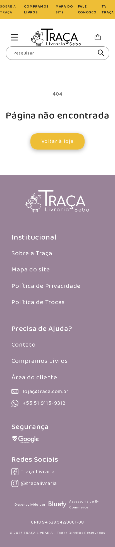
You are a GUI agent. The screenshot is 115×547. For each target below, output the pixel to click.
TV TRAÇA (108, 9)
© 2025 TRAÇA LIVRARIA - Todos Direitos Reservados (57, 533)
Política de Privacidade (46, 286)
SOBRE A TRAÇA (8, 9)
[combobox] (57, 53)
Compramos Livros (39, 361)
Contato (23, 345)
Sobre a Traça (31, 253)
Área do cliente (34, 377)
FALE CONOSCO (87, 9)
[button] (14, 37)
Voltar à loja (57, 141)
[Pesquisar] (101, 53)
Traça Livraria (38, 471)
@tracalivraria (39, 483)
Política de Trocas (38, 302)
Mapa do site (30, 269)
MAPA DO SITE (64, 9)
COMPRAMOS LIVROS (36, 9)
